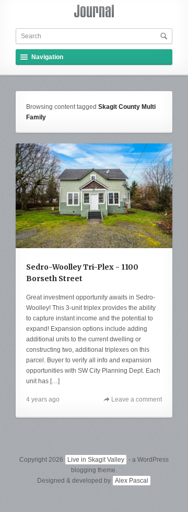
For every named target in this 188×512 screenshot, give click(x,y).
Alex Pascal (131, 480)
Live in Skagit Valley (95, 459)
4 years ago (43, 399)
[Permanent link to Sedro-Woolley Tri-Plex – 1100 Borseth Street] (94, 195)
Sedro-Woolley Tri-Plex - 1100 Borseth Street (82, 272)
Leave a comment (136, 399)
